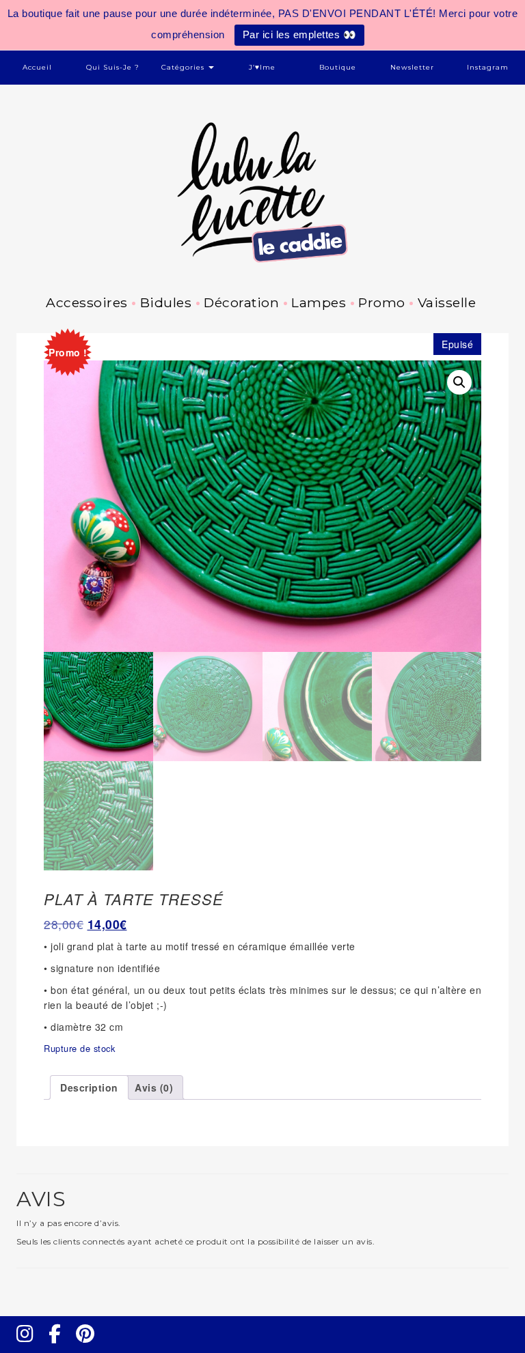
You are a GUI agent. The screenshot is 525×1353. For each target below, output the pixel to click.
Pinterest (89, 1346)
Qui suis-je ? (112, 67)
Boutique (337, 67)
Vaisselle (447, 302)
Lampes (318, 302)
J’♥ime (262, 67)
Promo (381, 302)
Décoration (241, 302)
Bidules (165, 302)
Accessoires (87, 302)
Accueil (37, 67)
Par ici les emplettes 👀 (300, 34)
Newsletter (412, 67)
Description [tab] (89, 1087)
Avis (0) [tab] (154, 1087)
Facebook (60, 1346)
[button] (459, 382)
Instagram (488, 67)
